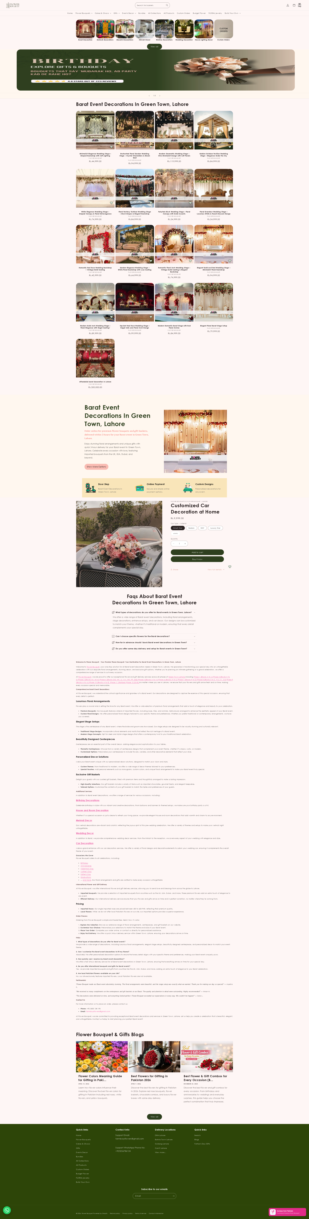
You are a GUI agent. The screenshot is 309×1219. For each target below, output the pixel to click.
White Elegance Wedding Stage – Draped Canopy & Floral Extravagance (95, 213)
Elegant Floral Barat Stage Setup (213, 326)
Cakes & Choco (83, 1144)
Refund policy (115, 1213)
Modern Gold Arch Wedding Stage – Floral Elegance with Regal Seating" (95, 327)
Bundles (79, 1156)
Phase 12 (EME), (132, 682)
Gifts (78, 1148)
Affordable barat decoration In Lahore (95, 382)
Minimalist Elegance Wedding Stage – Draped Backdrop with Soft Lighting (95, 155)
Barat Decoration (85, 40)
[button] (83, 13)
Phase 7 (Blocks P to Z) (187, 680)
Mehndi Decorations (105, 40)
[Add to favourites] (111, 147)
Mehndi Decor (84, 820)
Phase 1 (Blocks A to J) (203, 677)
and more (87, 880)
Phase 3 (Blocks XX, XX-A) (88, 680)
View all (154, 46)
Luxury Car (215, 528)
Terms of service (140, 1213)
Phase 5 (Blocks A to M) (148, 680)
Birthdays (84, 863)
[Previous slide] (149, 95)
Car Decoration (84, 843)
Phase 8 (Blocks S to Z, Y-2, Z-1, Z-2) (211, 680)
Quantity (174, 539)
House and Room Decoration (92, 810)
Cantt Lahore (161, 1148)
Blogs (196, 1139)
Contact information (156, 1213)
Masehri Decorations (124, 40)
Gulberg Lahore (162, 1144)
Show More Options (96, 466)
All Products (81, 1165)
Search (197, 1135)
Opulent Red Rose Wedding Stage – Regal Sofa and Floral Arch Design (135, 327)
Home (78, 1135)
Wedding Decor (85, 833)
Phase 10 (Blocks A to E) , (99, 682)
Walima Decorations (164, 40)
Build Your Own (83, 1182)
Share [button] (175, 569)
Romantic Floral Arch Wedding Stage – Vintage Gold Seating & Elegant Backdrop (174, 270)
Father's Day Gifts (202, 1144)
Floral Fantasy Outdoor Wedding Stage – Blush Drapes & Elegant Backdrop (135, 213)
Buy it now (197, 559)
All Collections (82, 1161)
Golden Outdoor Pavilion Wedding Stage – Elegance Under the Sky (214, 155)
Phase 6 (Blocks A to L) (167, 680)
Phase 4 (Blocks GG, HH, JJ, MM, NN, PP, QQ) (119, 680)
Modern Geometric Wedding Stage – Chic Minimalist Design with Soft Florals (174, 155)
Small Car (177, 528)
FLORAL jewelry (82, 1178)
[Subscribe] (173, 1196)
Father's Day (86, 874)
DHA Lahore (160, 1135)
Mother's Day (86, 872)
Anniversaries (86, 866)
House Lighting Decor (204, 40)
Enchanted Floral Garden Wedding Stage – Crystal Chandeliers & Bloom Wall (134, 156)
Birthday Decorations (87, 800)
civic (176, 534)
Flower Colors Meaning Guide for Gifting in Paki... (100, 1078)
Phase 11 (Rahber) (118, 682)
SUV (202, 528)
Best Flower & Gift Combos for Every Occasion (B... (205, 1078)
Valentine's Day (87, 869)
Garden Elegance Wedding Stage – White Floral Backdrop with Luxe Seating (134, 269)
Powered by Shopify (100, 1213)
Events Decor (82, 1152)
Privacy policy (128, 1213)
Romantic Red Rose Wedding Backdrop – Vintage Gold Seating (95, 269)
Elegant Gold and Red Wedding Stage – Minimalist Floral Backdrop (214, 269)
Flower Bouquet (93, 667)
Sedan (192, 528)
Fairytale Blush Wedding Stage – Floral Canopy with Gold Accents (174, 213)
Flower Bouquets (83, 1139)
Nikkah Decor (144, 40)
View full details (215, 569)
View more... (160, 1152)
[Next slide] (159, 95)
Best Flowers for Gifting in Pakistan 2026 (149, 1078)
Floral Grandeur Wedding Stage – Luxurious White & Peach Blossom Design (214, 213)
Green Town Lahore (177, 677)
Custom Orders (223, 40)
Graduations (86, 877)
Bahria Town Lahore (164, 1139)
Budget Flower (82, 1173)
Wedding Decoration (184, 40)
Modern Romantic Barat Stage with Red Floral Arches (174, 327)
